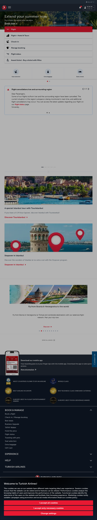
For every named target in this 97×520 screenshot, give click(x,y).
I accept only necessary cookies (48, 508)
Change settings (48, 513)
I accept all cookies (48, 503)
